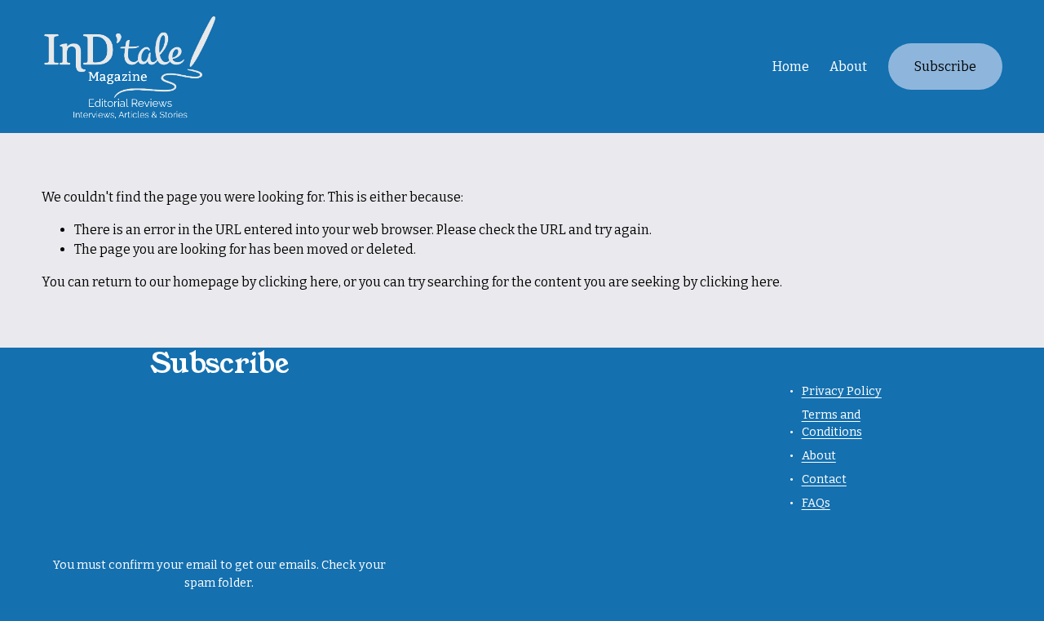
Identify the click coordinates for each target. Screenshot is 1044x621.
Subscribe (945, 66)
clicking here (298, 282)
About (848, 66)
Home (790, 66)
